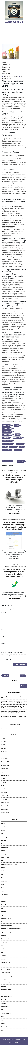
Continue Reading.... (14, 513)
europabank (4, 881)
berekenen (3, 871)
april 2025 (3, 789)
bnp (2, 874)
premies (5, 446)
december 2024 (5, 802)
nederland (3, 986)
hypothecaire (5, 66)
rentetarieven (13, 446)
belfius (3, 860)
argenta (3, 830)
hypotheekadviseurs (8, 443)
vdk (2, 1010)
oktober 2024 (4, 809)
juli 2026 (3, 738)
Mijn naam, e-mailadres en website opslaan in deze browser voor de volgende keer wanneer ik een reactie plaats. (13, 654)
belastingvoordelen (8, 431)
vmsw (2, 1016)
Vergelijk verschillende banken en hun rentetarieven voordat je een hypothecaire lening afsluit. (13, 208)
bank (2, 843)
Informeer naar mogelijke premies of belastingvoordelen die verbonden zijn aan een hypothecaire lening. (13, 224)
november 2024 (5, 806)
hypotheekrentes (5, 938)
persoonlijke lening (6, 989)
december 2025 (5, 761)
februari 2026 (4, 755)
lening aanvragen (5, 969)
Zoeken (14, 680)
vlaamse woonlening (6, 1013)
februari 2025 (4, 795)
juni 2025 (3, 782)
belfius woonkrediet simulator (9, 864)
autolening (4, 837)
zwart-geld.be (14, 21)
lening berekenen (5, 972)
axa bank (3, 840)
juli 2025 (3, 778)
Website (3, 643)
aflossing (16, 425)
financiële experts (18, 437)
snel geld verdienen (6, 996)
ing (2, 945)
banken (3, 850)
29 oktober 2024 (7, 76)
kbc (2, 952)
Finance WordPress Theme (10, 1039)
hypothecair (5, 62)
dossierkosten (6, 437)
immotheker (4, 942)
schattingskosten (7, 449)
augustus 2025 (5, 775)
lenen (2, 965)
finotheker (3, 887)
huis (2, 908)
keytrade (3, 955)
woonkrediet (4, 1026)
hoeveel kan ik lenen (6, 904)
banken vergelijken (8, 428)
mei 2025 (3, 785)
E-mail (3, 636)
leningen (3, 979)
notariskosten (20, 443)
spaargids (3, 1003)
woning (3, 1023)
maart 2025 (4, 792)
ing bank (3, 948)
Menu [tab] (14, 33)
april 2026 (3, 748)
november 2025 (5, 765)
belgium (3, 867)
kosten (3, 959)
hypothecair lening (6, 918)
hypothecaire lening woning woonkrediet (14, 519)
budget (18, 434)
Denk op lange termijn (7, 227)
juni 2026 (3, 741)
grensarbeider (4, 894)
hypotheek (4, 71)
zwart (2, 1030)
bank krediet (4, 847)
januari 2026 (4, 758)
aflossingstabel (5, 826)
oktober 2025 (4, 768)
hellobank (3, 901)
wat (2, 1020)
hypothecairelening (7, 69)
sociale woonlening (6, 999)
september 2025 (5, 772)
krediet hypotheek (6, 73)
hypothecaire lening (7, 67)
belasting (3, 854)
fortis (2, 891)
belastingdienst (5, 857)
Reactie (3, 612)
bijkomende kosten (8, 434)
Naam (3, 629)
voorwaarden (18, 449)
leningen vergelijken (6, 982)
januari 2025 (4, 799)
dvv (2, 877)
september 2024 (5, 812)
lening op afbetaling (6, 976)
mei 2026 (3, 745)
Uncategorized (5, 1006)
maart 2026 (4, 751)
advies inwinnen (7, 425)
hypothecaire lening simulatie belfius (11, 928)
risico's (22, 446)
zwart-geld (15, 76)
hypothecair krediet (7, 64)
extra (2, 884)
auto (2, 833)
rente (2, 993)
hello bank (4, 898)
